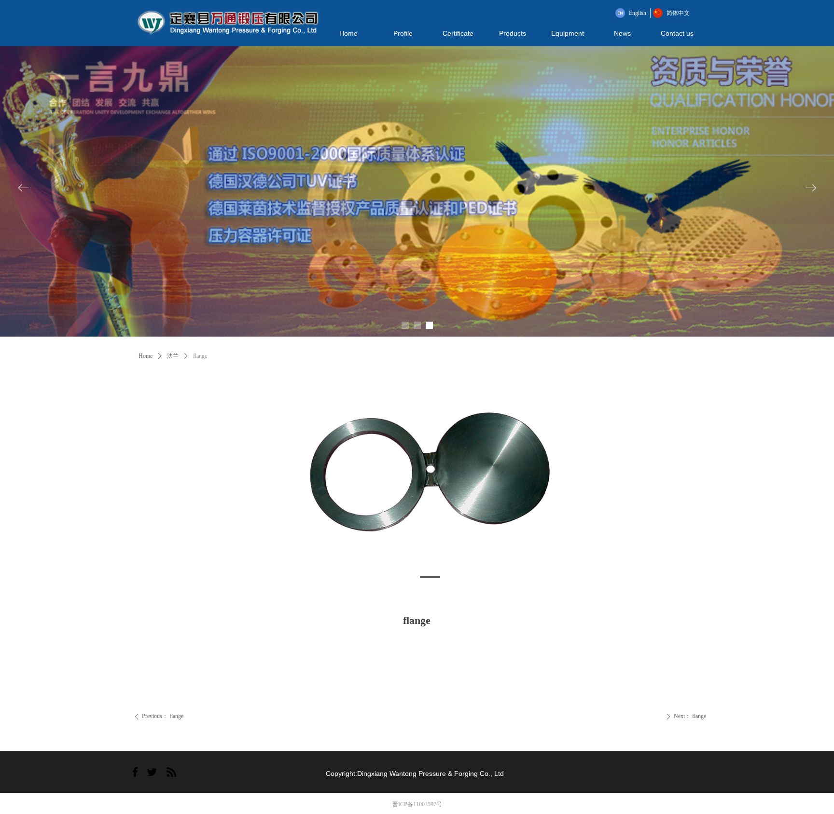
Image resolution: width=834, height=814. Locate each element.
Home (146, 356)
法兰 (173, 356)
